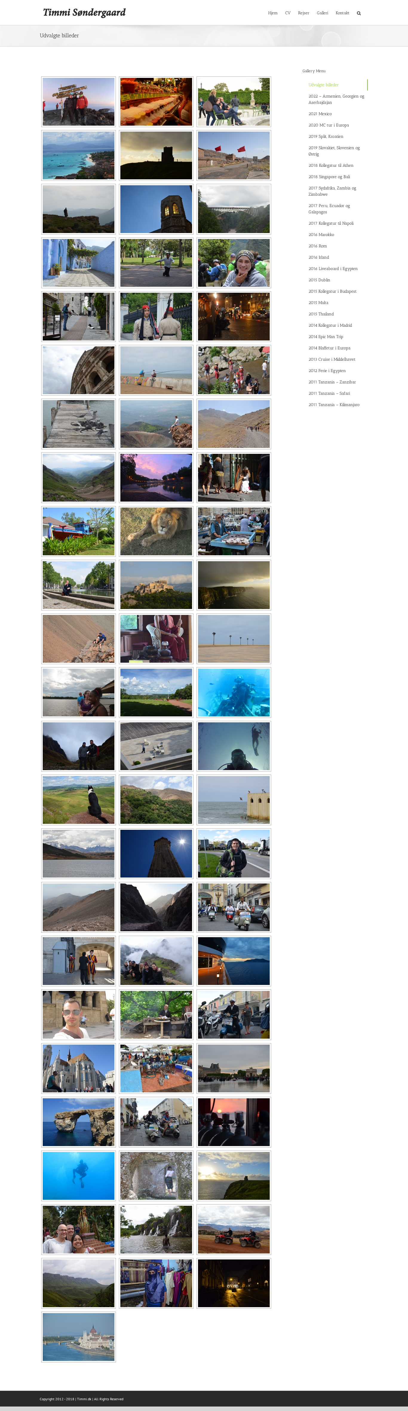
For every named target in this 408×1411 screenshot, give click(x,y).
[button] (359, 12)
